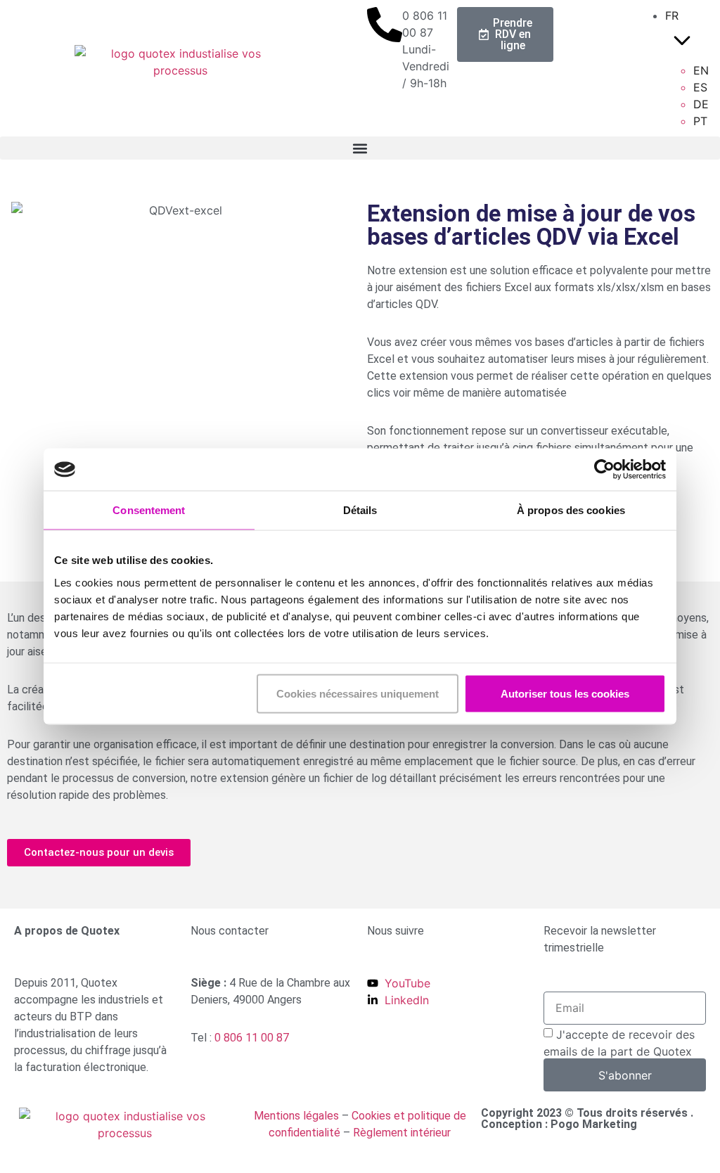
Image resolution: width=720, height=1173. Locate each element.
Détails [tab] (360, 510)
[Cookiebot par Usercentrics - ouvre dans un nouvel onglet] (604, 469)
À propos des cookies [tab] (571, 510)
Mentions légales (296, 1115)
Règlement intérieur (402, 1132)
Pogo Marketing (594, 1124)
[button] (360, 148)
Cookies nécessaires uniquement (357, 693)
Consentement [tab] (148, 510)
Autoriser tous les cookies (565, 693)
